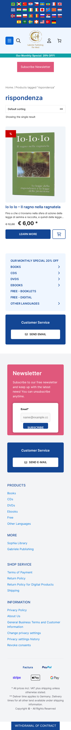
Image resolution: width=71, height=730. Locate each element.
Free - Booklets (23, 291)
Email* (24, 409)
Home (9, 87)
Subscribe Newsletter (35, 67)
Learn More (28, 234)
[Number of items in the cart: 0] (59, 40)
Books (16, 267)
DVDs (15, 279)
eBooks (17, 285)
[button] (59, 234)
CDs (14, 273)
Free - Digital (21, 297)
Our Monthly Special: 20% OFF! (35, 55)
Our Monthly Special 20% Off (34, 260)
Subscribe (35, 427)
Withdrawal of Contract (35, 725)
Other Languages (25, 303)
